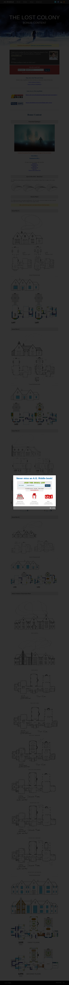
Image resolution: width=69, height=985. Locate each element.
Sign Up (48, 485)
